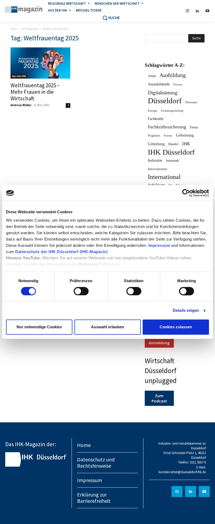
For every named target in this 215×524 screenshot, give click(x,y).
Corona (177, 84)
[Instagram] (187, 11)
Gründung (156, 144)
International (164, 177)
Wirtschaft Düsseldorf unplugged (161, 370)
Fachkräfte (156, 119)
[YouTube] (204, 491)
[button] (111, 18)
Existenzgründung (172, 110)
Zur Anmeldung (159, 340)
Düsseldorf (165, 100)
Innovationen (157, 169)
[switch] (81, 291)
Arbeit (152, 76)
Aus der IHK (19, 76)
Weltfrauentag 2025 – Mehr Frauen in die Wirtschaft (35, 92)
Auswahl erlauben (107, 327)
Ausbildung (172, 75)
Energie (152, 110)
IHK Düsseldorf (171, 152)
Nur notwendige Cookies (39, 327)
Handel (173, 144)
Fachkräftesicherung (167, 126)
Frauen (168, 135)
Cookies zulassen (176, 327)
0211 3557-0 (198, 462)
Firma (194, 127)
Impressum (159, 245)
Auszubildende (159, 84)
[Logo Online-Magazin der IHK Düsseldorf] (23, 10)
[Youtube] (207, 11)
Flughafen (154, 135)
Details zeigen (186, 310)
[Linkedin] (197, 11)
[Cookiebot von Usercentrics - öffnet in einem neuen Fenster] (186, 193)
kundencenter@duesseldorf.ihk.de (182, 472)
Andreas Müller (20, 105)
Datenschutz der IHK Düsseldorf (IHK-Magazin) (61, 251)
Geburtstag (185, 135)
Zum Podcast (159, 398)
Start (13, 29)
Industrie (155, 160)
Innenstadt (172, 160)
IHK (186, 143)
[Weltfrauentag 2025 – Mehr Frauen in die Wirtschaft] (40, 63)
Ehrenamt (191, 102)
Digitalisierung (163, 92)
